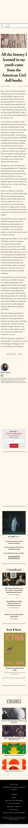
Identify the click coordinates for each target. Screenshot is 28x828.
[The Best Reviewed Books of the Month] (15, 650)
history (19, 354)
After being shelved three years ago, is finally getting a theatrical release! (14, 590)
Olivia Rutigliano (15, 594)
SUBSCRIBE (14, 445)
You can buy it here (22, 383)
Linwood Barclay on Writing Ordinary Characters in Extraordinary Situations (14, 603)
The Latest (14, 701)
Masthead (14, 794)
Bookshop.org (13, 818)
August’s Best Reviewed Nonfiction (14, 755)
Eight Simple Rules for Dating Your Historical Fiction (14, 739)
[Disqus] (14, 404)
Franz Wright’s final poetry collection (14, 553)
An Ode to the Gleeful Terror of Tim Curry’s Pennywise (14, 722)
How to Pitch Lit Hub (14, 803)
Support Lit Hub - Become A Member (14, 812)
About (14, 797)
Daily (14, 537)
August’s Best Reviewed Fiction (14, 771)
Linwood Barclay (14, 607)
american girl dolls (11, 354)
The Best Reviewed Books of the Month (15, 669)
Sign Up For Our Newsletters (14, 800)
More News (14, 557)
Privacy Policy (14, 809)
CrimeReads (15, 619)
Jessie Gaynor (5, 86)
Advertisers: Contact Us (14, 806)
